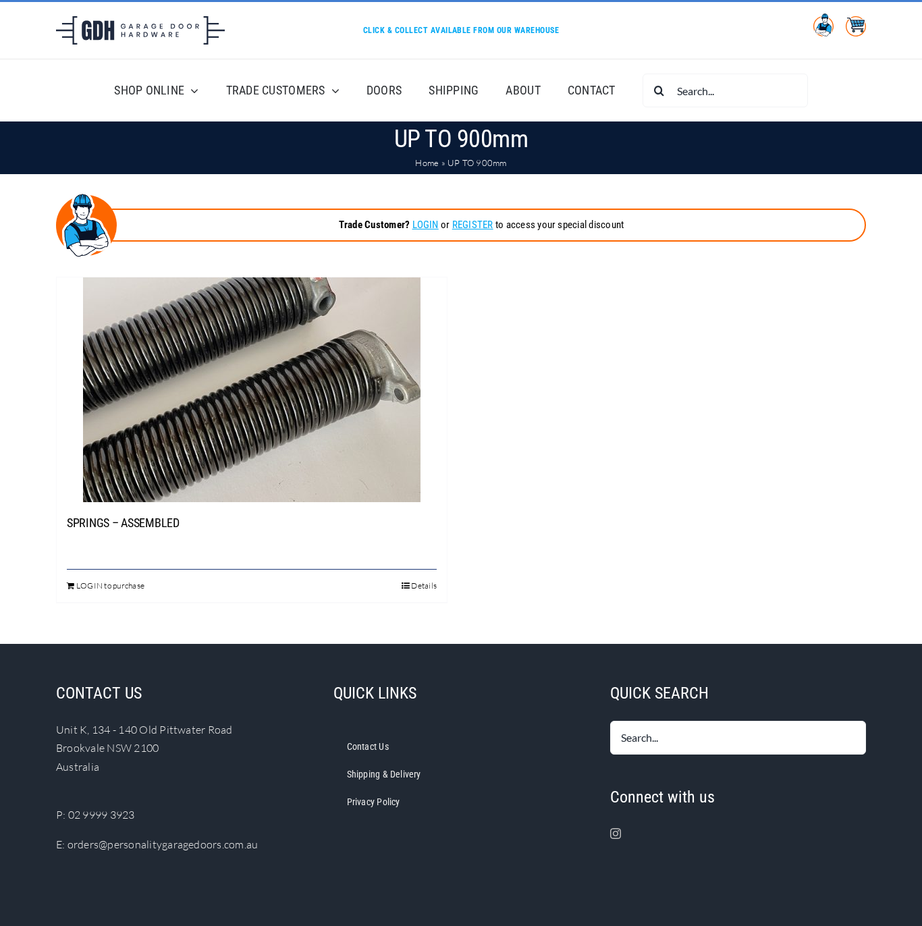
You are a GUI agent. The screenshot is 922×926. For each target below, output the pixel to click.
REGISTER (472, 225)
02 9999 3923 (101, 814)
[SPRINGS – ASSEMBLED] (252, 389)
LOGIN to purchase (110, 585)
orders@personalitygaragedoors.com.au (163, 844)
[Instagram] (615, 833)
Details (424, 585)
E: (61, 844)
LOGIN (425, 225)
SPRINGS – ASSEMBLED (123, 523)
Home (427, 162)
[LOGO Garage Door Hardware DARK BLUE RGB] (140, 21)
